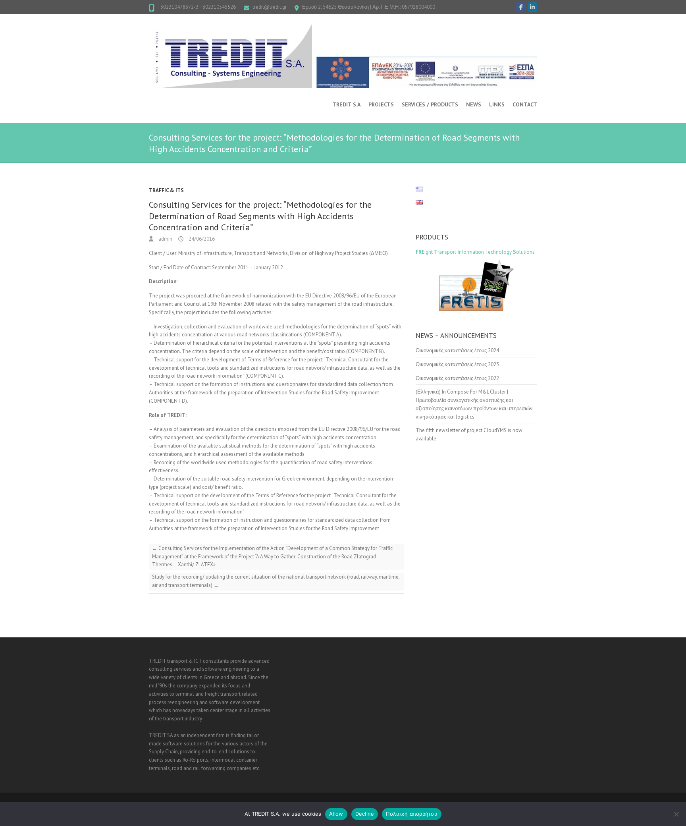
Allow (336, 814)
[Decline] (676, 814)
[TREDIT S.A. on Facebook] (521, 7)
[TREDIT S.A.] (343, 56)
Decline (364, 814)
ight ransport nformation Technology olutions (475, 252)
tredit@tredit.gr (269, 7)
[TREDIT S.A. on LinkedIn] (532, 7)
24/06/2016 (201, 238)
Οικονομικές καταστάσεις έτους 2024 (457, 350)
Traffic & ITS (166, 190)
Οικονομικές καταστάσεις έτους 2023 (457, 364)
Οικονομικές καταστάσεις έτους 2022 (457, 378)
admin (164, 238)
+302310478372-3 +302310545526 (197, 7)
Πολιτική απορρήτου (411, 814)
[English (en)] (423, 202)
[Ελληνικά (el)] (423, 189)
